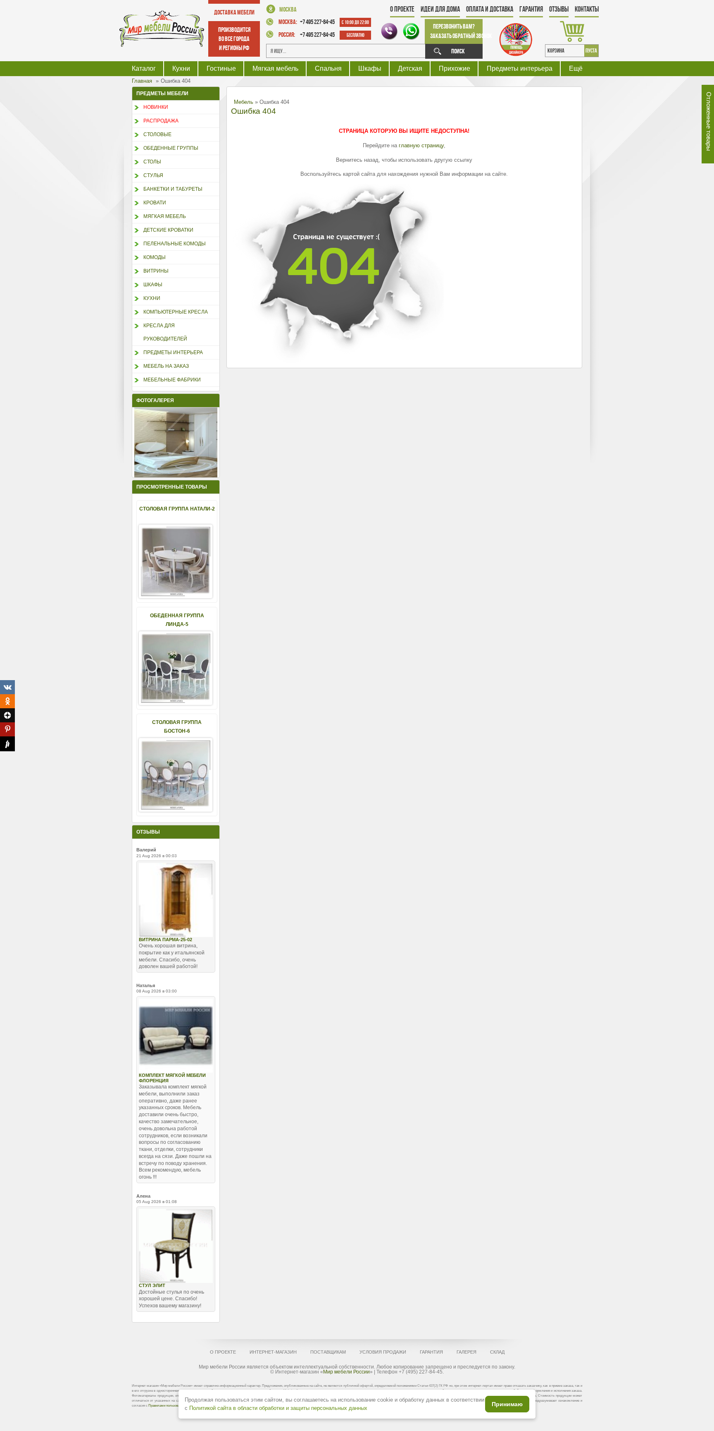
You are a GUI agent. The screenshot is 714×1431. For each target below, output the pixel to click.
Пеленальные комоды (174, 244)
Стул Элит (152, 1285)
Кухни (181, 68)
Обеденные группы (170, 148)
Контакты (587, 9)
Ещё (576, 68)
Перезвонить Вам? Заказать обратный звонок (456, 31)
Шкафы (369, 68)
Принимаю (507, 1404)
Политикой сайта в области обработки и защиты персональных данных (278, 1408)
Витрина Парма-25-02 (165, 939)
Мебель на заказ (166, 366)
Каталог (144, 68)
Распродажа (160, 121)
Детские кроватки (168, 230)
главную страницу (421, 145)
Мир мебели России (346, 1372)
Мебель (243, 102)
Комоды (154, 257)
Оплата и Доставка (489, 9)
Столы (152, 162)
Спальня (328, 68)
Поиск (458, 51)
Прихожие (454, 68)
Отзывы (559, 9)
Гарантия (531, 9)
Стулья (153, 175)
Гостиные (221, 68)
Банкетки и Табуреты (172, 189)
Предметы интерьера (519, 68)
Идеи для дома (440, 9)
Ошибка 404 (253, 111)
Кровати (154, 203)
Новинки (155, 107)
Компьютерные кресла (175, 312)
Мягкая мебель (275, 68)
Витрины (156, 271)
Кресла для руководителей (165, 332)
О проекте (402, 9)
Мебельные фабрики (172, 380)
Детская (410, 68)
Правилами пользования (166, 1405)
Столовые (157, 134)
